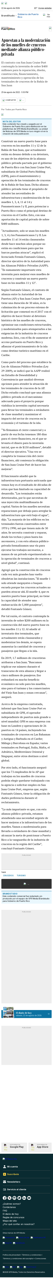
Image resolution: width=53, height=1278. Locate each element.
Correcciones (40, 1259)
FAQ (5, 1210)
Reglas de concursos (13, 1217)
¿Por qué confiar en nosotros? (19, 1224)
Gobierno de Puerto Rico (28, 15)
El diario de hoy (11, 1214)
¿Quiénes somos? (12, 1204)
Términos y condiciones (31, 1255)
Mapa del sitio (10, 1221)
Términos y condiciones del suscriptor (18, 1259)
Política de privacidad (11, 1255)
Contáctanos (9, 1207)
